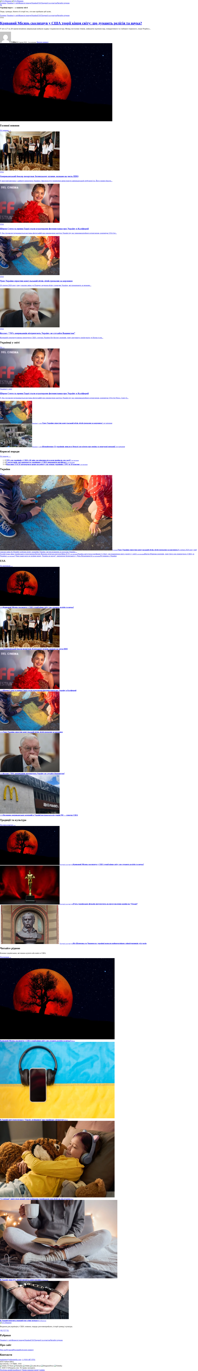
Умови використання (30, 1370)
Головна (3, 3)
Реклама (16, 1350)
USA (39, 3)
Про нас (3, 1350)
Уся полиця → (5, 957)
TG (7, 1330)
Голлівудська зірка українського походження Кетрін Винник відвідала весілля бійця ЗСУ (39, 554)
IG (2, 1330)
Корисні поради (25, 3)
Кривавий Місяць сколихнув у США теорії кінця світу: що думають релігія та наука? (71, 23)
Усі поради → (5, 456)
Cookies (42, 1370)
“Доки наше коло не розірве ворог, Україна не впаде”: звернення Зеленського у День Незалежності (57, 556)
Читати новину (43, 42)
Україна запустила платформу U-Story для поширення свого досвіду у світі (111, 554)
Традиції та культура (49, 3)
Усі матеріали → (6, 566)
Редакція (9, 1350)
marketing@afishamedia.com (10, 1360)
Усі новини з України (108, 556)
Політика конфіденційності (10, 1370)
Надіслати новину (26, 1350)
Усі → (2, 347)
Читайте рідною (63, 3)
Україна (34, 3)
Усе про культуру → (8, 825)
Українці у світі (13, 3)
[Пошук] (1, 6)
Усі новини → (5, 130)
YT (4, 1330)
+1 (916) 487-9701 (28, 1360)
